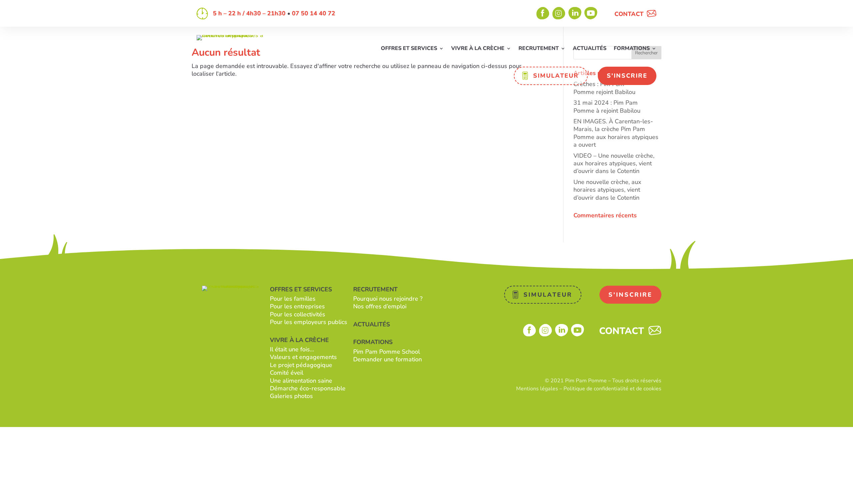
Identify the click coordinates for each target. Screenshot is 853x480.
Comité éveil (286, 373)
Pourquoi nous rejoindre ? (388, 299)
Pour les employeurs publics (308, 322)
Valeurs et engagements (303, 357)
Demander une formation (387, 359)
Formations (632, 49)
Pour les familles (293, 299)
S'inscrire (627, 76)
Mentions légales (537, 388)
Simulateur (556, 76)
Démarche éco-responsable (308, 388)
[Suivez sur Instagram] (559, 13)
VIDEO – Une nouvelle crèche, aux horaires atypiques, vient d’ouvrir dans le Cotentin (613, 163)
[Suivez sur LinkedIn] (575, 13)
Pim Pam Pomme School (386, 352)
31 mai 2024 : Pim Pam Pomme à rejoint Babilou (606, 106)
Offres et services (409, 49)
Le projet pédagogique (301, 365)
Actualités (589, 49)
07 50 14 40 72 (313, 13)
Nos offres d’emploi (380, 306)
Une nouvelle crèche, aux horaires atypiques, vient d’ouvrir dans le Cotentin (607, 190)
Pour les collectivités (297, 314)
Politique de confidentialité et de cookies (612, 388)
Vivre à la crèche (477, 49)
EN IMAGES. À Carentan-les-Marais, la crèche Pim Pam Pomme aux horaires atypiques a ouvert (615, 133)
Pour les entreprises (297, 306)
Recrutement (538, 49)
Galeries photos (291, 396)
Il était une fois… (292, 349)
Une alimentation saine (301, 381)
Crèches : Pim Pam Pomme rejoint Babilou (604, 88)
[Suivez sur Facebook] (543, 13)
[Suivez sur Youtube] (591, 13)
